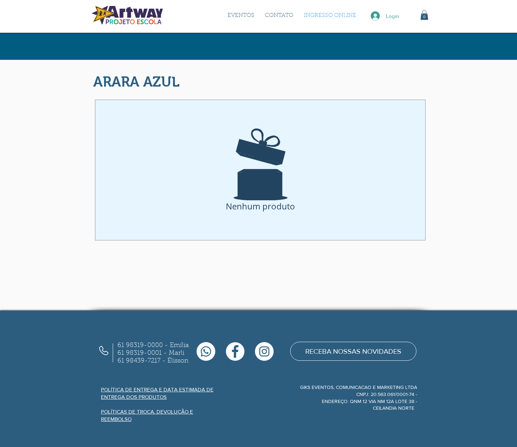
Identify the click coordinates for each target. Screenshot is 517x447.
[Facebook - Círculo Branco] (235, 351)
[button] (424, 15)
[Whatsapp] (206, 351)
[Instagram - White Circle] (264, 351)
